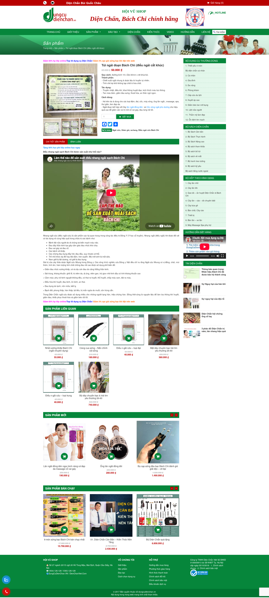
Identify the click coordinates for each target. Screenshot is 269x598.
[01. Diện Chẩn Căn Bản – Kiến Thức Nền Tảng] (64, 515)
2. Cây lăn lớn (191, 187)
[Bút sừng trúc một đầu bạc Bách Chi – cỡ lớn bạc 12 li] (158, 441)
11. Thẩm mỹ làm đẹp (195, 114)
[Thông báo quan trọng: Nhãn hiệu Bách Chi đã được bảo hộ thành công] (191, 273)
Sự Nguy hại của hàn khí (214, 283)
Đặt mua (126, 116)
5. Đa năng (190, 85)
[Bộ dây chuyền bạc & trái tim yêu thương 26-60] (93, 376)
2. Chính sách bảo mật (208, 568)
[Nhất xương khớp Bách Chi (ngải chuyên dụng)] (58, 329)
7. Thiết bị (189, 215)
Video (170, 32)
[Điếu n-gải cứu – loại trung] (58, 376)
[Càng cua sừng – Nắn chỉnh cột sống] (93, 329)
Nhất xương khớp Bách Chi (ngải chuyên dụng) (58, 349)
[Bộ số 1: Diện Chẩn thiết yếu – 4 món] (158, 515)
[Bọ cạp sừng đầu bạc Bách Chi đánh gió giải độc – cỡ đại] (111, 441)
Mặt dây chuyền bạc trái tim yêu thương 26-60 (163, 349)
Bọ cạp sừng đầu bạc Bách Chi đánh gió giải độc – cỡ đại (111, 467)
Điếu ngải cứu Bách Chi (148, 130)
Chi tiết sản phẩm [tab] (55, 141)
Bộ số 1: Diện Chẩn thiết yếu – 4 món (157, 539)
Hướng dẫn (188, 32)
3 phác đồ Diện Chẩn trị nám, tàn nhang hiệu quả (214, 330)
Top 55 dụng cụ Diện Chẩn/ (80, 60)
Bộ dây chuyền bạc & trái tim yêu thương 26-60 (93, 397)
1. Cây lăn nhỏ (191, 183)
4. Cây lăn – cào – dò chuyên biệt (200, 200)
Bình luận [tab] (75, 141)
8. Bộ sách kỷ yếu (193, 166)
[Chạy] (187, 255)
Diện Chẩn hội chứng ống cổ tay (212, 315)
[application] (204, 247)
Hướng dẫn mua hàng (159, 565)
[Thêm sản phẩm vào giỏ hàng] (58, 338)
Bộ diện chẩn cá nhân (195, 70)
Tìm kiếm (220, 32)
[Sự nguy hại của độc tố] (191, 302)
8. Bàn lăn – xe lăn (193, 220)
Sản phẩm (92, 32)
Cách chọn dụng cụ (126, 576)
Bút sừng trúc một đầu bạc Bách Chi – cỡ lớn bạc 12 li (158, 467)
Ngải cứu (116, 130)
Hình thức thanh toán (158, 572)
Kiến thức (153, 32)
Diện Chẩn (134, 32)
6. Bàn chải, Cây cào (194, 210)
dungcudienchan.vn (147, 591)
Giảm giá (125, 130)
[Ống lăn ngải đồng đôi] (64, 441)
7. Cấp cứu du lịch (193, 95)
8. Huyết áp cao (192, 100)
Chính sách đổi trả (157, 576)
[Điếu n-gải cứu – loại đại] (128, 329)
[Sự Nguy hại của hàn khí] (191, 287)
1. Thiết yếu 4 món (193, 65)
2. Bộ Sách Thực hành (195, 136)
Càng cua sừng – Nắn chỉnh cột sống (93, 349)
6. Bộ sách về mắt (193, 156)
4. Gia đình (190, 80)
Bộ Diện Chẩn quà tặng (111, 539)
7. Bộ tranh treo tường (195, 161)
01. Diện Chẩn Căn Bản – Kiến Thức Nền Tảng (64, 541)
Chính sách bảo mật (158, 580)
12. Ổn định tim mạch (195, 119)
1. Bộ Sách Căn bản (194, 131)
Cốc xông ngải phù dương (158, 107)
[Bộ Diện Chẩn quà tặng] (111, 515)
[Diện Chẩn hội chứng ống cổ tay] (191, 317)
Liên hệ (206, 32)
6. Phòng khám (192, 90)
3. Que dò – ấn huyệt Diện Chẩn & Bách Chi (203, 194)
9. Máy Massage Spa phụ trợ (198, 225)
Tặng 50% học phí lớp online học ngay (61, 147)
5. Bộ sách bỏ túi (192, 151)
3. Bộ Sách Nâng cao (194, 141)
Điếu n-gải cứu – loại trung (58, 395)
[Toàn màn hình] (222, 255)
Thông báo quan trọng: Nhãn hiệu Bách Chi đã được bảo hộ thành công (214, 272)
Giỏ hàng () (217, 2)
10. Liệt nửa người (193, 109)
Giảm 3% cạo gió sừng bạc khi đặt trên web (114, 60)
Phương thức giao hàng (159, 568)
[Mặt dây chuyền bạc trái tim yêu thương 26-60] (163, 329)
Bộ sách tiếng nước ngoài (196, 171)
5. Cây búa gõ (191, 205)
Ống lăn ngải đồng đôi (64, 466)
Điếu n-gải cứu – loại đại (128, 348)
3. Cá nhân (190, 75)
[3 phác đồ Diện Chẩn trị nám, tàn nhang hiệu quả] (191, 332)
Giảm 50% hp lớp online (54, 60)
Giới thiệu (73, 32)
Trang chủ (53, 32)
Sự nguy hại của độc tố (213, 298)
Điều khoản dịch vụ (157, 584)
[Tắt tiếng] (217, 255)
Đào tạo (113, 32)
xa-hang (133, 130)
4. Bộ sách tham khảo (195, 146)
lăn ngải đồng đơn (135, 107)
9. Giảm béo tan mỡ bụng (196, 104)
